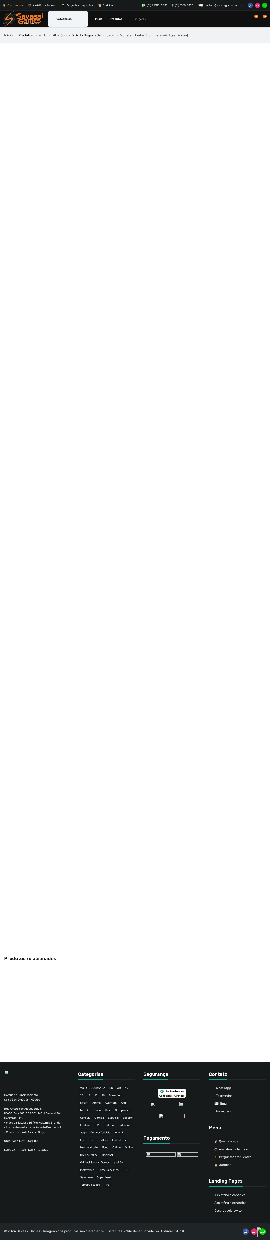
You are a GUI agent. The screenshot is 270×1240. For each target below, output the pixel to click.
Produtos (26, 35)
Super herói (104, 1177)
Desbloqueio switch (228, 1210)
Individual (125, 1125)
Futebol (109, 1125)
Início (8, 35)
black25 (85, 1110)
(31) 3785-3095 (184, 5)
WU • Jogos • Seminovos (95, 35)
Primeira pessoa (108, 1170)
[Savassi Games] (22, 19)
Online (129, 1147)
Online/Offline (89, 1155)
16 (95, 1095)
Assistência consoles (230, 1195)
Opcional (107, 1155)
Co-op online (123, 1110)
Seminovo (86, 1177)
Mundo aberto (89, 1147)
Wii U (42, 35)
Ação (124, 1102)
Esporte (128, 1117)
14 (88, 1095)
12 (81, 1095)
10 (126, 1087)
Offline (116, 1147)
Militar (104, 1140)
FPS (97, 1125)
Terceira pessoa (90, 1184)
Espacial (113, 1117)
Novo (105, 1147)
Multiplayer (119, 1140)
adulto (84, 1102)
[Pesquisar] (206, 19)
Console (85, 1117)
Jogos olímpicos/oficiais (95, 1132)
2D (111, 1087)
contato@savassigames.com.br (223, 5)
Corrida (99, 1117)
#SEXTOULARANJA (92, 1087)
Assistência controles (230, 1203)
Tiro (106, 1184)
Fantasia (85, 1125)
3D (119, 1087)
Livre (83, 1140)
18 (103, 1095)
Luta (93, 1140)
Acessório (115, 1095)
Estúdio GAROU (173, 1231)
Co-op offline (102, 1110)
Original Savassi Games (95, 1162)
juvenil (119, 1132)
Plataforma (87, 1170)
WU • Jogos (61, 35)
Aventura (111, 1102)
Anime (96, 1102)
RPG (125, 1170)
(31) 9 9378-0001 (157, 5)
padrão (118, 1162)
